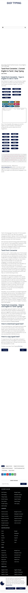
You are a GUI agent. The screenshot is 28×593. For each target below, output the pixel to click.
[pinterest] (7, 474)
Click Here (20, 346)
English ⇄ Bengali (17, 569)
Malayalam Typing (18, 494)
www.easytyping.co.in (6, 167)
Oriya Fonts (3, 559)
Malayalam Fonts (17, 552)
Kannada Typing (17, 496)
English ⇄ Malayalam (18, 572)
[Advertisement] (13, 15)
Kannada (6, 142)
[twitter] (5, 474)
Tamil (14, 139)
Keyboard (16, 89)
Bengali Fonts (17, 550)
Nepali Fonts (16, 559)
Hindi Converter (4, 511)
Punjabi (6, 136)
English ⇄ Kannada (18, 574)
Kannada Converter (18, 516)
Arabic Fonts (3, 564)
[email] (15, 474)
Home (2, 65)
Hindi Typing (3, 492)
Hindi (6, 134)
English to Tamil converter (19, 466)
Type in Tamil (7, 65)
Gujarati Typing (17, 499)
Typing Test (16, 92)
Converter (16, 94)
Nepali (5, 148)
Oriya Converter (4, 520)
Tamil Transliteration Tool (19, 468)
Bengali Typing (17, 492)
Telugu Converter (4, 516)
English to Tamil (9, 466)
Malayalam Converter (18, 514)
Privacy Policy (9, 585)
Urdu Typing (16, 503)
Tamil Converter (4, 514)
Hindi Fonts (3, 550)
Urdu (14, 148)
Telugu (14, 142)
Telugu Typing (4, 496)
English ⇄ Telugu (4, 574)
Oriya (14, 145)
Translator (6, 94)
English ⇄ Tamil (4, 572)
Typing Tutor (6, 92)
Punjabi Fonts (4, 561)
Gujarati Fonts (17, 557)
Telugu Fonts (4, 555)
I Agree (20, 588)
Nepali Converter (17, 520)
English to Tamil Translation (7, 468)
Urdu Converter (17, 523)
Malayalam (5, 145)
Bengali (14, 136)
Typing (6, 89)
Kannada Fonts (17, 555)
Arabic (5, 151)
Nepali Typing (17, 501)
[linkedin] (10, 474)
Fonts (6, 97)
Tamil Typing (4, 470)
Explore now (10, 588)
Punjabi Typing (4, 503)
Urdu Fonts (16, 561)
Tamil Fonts (3, 552)
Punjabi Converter (5, 523)
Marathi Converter (5, 518)
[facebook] (2, 474)
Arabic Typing (4, 505)
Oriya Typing (3, 501)
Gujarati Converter (18, 518)
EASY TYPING (14, 3)
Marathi (14, 134)
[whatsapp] (12, 474)
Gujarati (6, 139)
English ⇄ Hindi (4, 569)
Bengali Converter (18, 511)
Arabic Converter (4, 525)
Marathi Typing (4, 499)
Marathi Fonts (4, 557)
